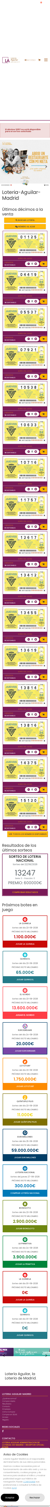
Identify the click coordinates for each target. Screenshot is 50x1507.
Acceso (31, 60)
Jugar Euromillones (25, 1157)
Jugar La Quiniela (25, 944)
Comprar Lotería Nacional (25, 1193)
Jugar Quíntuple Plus (25, 1122)
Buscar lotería (26, 220)
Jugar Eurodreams (25, 1050)
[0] (40, 60)
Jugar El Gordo (25, 1015)
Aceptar (9, 1497)
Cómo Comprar (8, 1412)
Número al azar (26, 226)
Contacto (6, 1406)
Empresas (6, 1409)
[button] (4, 166)
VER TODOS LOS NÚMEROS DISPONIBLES (28, 834)
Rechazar (35, 1497)
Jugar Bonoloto (25, 1228)
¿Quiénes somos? (9, 1398)
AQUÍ (14, 1488)
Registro (5, 1420)
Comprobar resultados (25, 892)
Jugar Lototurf (25, 1086)
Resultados (6, 1404)
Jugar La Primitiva (25, 1264)
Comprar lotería (8, 1401)
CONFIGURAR (29, 1481)
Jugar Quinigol (25, 979)
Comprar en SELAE (9, 1414)
